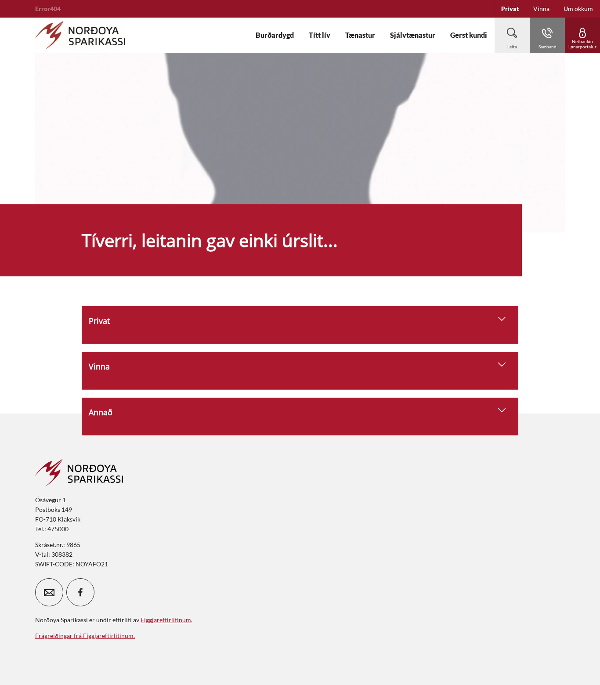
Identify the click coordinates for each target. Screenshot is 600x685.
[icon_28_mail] (49, 592)
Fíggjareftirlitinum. (166, 619)
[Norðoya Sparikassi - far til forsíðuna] (80, 35)
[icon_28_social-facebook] (80, 592)
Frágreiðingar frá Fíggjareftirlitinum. (85, 635)
